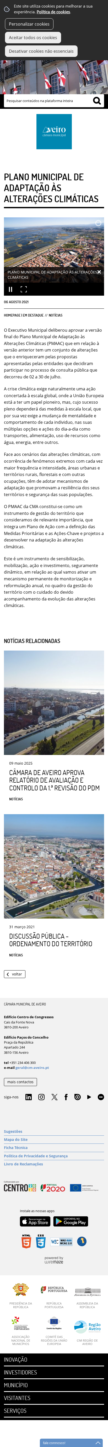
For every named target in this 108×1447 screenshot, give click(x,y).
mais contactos (20, 1081)
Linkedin (28, 1097)
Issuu (77, 1097)
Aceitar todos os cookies (33, 37)
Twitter (54, 1097)
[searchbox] (54, 100)
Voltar (17, 974)
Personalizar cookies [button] (29, 24)
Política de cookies (53, 12)
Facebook (66, 1097)
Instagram (41, 1097)
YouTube (89, 1098)
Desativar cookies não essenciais (41, 51)
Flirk (101, 1097)
